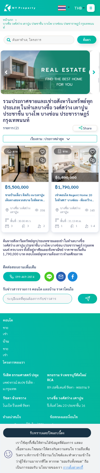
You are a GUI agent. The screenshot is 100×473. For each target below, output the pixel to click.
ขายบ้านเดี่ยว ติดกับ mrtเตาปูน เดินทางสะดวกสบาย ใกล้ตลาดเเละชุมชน (24, 197)
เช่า (5, 333)
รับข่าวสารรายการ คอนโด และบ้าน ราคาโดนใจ (38, 289)
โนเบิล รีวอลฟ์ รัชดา (16, 405)
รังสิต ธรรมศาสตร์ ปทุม (21, 375)
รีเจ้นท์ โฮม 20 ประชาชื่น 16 (66, 405)
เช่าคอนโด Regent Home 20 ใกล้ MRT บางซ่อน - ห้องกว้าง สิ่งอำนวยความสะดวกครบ (73, 197)
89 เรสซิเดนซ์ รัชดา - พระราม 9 (68, 387)
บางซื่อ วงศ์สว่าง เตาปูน (65, 398)
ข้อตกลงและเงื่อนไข (64, 417)
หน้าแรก (8, 20)
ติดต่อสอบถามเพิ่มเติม (19, 267)
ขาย (5, 327)
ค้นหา (87, 40)
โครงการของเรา (14, 362)
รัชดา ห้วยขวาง (14, 398)
